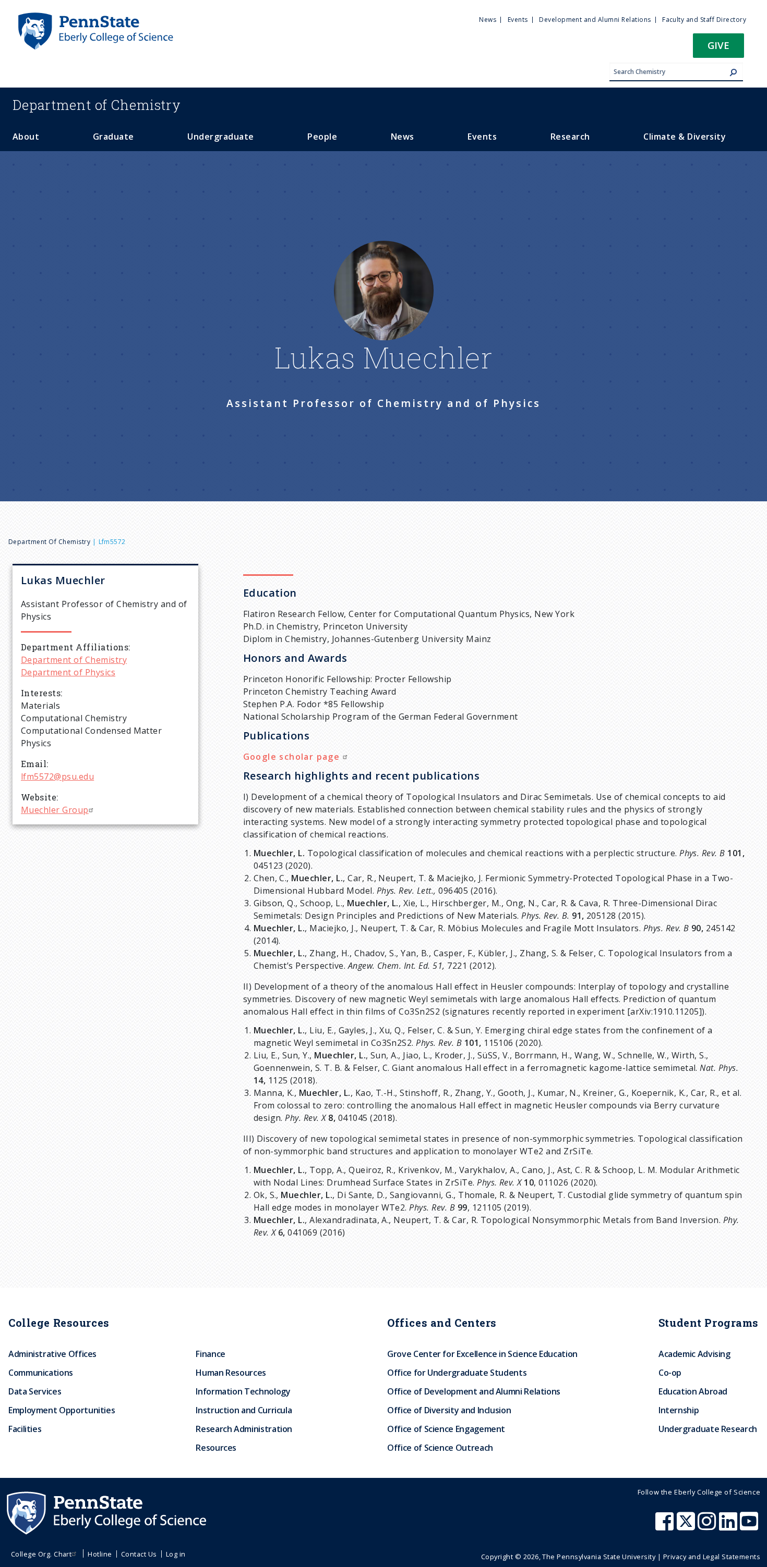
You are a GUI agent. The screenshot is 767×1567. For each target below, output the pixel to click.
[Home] (95, 17)
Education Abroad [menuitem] (692, 1391)
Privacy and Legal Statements (711, 1556)
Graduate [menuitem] (113, 136)
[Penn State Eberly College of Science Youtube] (750, 1526)
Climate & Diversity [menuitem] (684, 136)
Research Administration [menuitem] (244, 1429)
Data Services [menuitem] (34, 1391)
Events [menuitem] (518, 19)
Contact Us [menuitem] (139, 1554)
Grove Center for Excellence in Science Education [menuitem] (482, 1354)
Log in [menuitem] (176, 1554)
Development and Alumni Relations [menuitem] (595, 19)
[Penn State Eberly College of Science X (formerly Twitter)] (687, 1526)
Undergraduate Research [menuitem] (707, 1429)
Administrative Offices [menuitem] (52, 1354)
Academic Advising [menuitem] (694, 1354)
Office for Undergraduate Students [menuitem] (456, 1372)
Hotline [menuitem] (100, 1554)
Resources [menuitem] (216, 1447)
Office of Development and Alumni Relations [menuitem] (473, 1391)
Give (718, 45)
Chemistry (97, 105)
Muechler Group (55, 810)
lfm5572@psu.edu (57, 776)
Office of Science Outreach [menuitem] (440, 1447)
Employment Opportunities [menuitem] (61, 1410)
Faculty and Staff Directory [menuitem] (704, 19)
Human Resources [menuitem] (231, 1372)
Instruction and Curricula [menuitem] (244, 1410)
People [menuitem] (322, 136)
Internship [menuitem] (678, 1410)
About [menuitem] (26, 136)
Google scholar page (293, 756)
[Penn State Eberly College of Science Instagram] (708, 1526)
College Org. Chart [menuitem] (41, 1554)
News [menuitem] (487, 19)
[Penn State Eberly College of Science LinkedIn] (729, 1526)
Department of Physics (68, 672)
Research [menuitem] (570, 136)
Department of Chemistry (49, 541)
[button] (718, 48)
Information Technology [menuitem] (243, 1391)
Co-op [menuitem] (669, 1372)
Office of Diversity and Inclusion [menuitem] (449, 1410)
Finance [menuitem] (210, 1354)
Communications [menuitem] (40, 1372)
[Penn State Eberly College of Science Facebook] (665, 1526)
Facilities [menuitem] (24, 1429)
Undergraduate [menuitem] (220, 136)
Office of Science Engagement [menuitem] (446, 1429)
